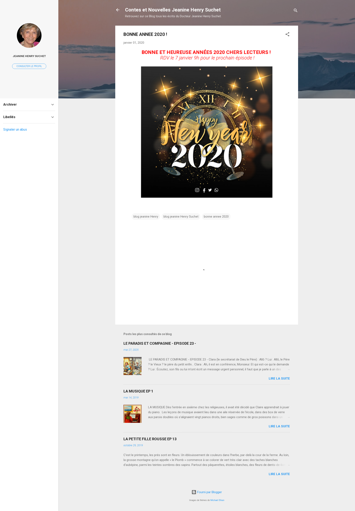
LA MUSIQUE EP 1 (138, 391)
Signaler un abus (15, 129)
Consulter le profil (29, 66)
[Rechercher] (295, 11)
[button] (287, 35)
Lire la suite (279, 378)
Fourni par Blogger (209, 492)
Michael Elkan (217, 500)
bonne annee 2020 (216, 216)
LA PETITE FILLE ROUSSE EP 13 (149, 439)
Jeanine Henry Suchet (29, 56)
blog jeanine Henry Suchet (181, 216)
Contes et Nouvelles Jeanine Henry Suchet (173, 10)
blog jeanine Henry (146, 216)
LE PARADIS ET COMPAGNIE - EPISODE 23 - (159, 343)
